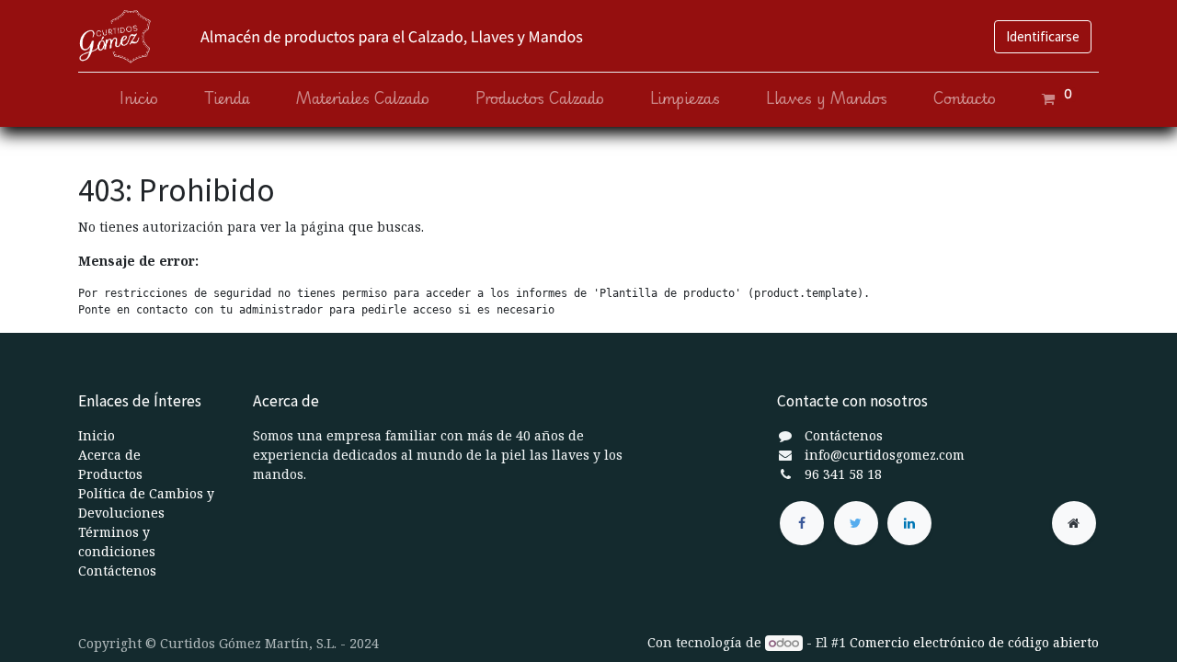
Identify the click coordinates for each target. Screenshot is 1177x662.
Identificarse (1043, 36)
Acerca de (109, 454)
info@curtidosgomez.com (885, 454)
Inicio (96, 435)
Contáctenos (117, 570)
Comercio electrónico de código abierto (974, 642)
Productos (110, 474)
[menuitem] (139, 99)
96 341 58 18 (843, 474)
